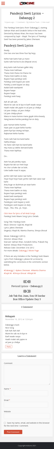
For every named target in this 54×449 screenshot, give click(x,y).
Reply (9, 346)
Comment (8, 363)
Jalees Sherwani (23, 270)
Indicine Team (34, 22)
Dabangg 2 (9, 270)
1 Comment (20, 22)
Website (7, 411)
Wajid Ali (32, 273)
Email (7, 400)
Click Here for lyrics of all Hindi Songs (19, 213)
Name (7, 389)
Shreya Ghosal (20, 273)
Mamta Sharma (39, 270)
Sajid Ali (8, 273)
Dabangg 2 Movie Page (29, 250)
